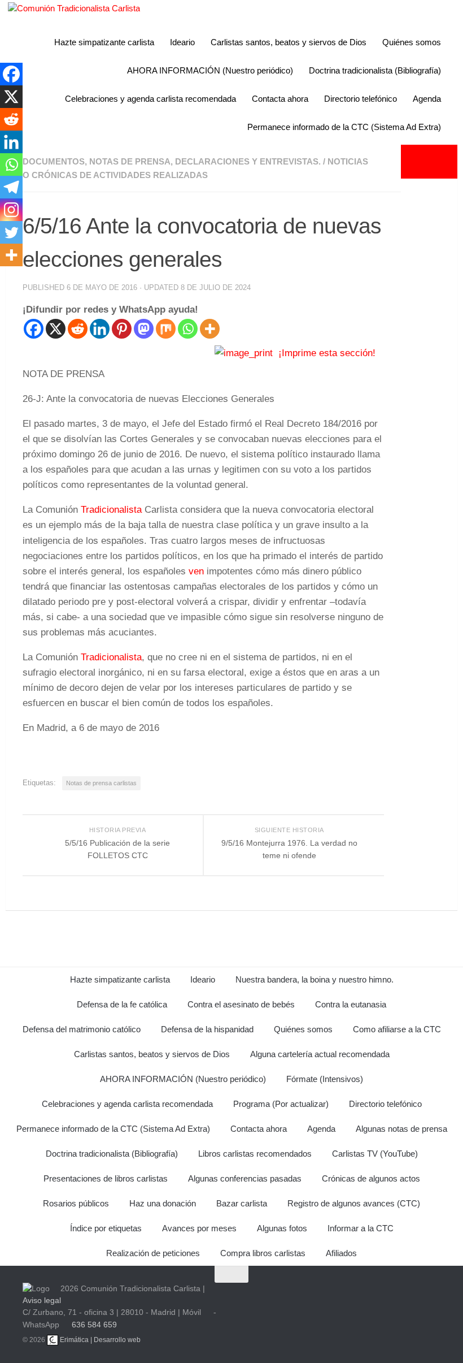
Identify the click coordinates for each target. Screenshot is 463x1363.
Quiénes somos (411, 42)
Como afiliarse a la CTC (397, 1029)
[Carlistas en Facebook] (335, 1299)
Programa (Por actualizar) (281, 1104)
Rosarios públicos (76, 1203)
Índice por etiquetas (106, 1228)
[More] (210, 329)
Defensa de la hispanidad (207, 1029)
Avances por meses (199, 1228)
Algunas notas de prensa (401, 1128)
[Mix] (166, 329)
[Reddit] (78, 329)
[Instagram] (11, 209)
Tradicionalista (111, 509)
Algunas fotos (282, 1228)
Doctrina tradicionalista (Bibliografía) (375, 70)
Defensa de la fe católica (122, 1004)
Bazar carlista (241, 1203)
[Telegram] (11, 187)
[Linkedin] (100, 329)
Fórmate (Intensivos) (324, 1079)
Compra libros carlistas (262, 1253)
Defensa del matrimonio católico (82, 1029)
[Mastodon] (144, 329)
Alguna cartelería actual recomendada (320, 1054)
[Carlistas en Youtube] (281, 1299)
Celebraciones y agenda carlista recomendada (150, 98)
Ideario (182, 42)
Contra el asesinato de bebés (241, 1004)
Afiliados (341, 1253)
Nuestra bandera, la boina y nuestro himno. (314, 979)
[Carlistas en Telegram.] (254, 1299)
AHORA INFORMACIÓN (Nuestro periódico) (210, 70)
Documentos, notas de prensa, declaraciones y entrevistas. (172, 161)
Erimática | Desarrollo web (99, 1340)
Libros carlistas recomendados (255, 1153)
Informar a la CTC (360, 1228)
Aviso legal (42, 1300)
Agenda (427, 98)
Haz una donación (162, 1203)
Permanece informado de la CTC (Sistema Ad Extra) (344, 127)
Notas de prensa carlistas (101, 783)
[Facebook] (33, 329)
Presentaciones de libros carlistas (105, 1178)
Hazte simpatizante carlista (104, 42)
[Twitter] (11, 232)
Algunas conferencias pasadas (245, 1178)
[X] (55, 329)
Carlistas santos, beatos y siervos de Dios (288, 42)
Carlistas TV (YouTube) (375, 1153)
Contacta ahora (280, 98)
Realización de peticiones (153, 1253)
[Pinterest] (122, 329)
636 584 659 (94, 1324)
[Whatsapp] (188, 329)
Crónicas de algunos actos (371, 1178)
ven (196, 571)
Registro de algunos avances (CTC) (353, 1203)
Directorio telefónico (360, 98)
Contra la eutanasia (350, 1004)
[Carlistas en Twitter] (308, 1299)
